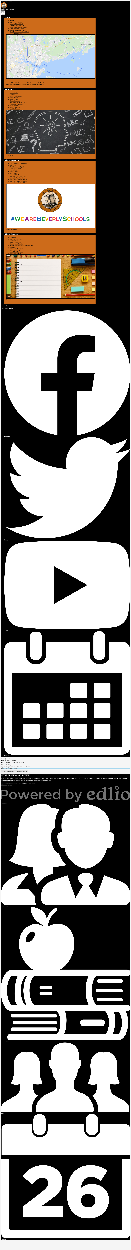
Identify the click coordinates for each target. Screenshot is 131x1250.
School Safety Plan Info (16, 175)
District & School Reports (17, 167)
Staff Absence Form (15, 250)
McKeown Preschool (16, 33)
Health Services (14, 99)
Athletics (12, 94)
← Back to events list (8, 771)
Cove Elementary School (17, 28)
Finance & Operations (16, 96)
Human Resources (15, 101)
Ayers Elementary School (17, 25)
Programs (12, 247)
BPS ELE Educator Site (16, 239)
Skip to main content (6, 1)
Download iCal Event (23, 767)
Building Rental (14, 241)
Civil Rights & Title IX (16, 244)
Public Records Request (16, 249)
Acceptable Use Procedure (17, 178)
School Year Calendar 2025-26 (18, 179)
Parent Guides (14, 171)
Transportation (14, 105)
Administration (14, 93)
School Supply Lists (15, 253)
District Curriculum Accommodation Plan (21, 245)
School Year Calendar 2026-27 (18, 183)
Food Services (14, 97)
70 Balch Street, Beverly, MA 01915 (11, 783)
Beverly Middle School (16, 24)
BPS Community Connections (18, 163)
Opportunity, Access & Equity (18, 102)
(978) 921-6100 (30, 783)
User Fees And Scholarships (17, 176)
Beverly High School (16, 22)
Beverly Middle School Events (9, 768)
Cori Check (13, 165)
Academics (13, 237)
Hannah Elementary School (17, 30)
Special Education (15, 109)
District (12, 20)
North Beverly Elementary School (19, 32)
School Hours (13, 170)
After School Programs (16, 252)
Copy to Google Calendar (8, 767)
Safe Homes (13, 173)
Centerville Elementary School (18, 27)
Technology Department (16, 104)
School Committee (15, 107)
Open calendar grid (21, 771)
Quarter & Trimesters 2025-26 (18, 181)
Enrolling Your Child (15, 168)
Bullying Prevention (15, 242)
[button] (7, 17)
